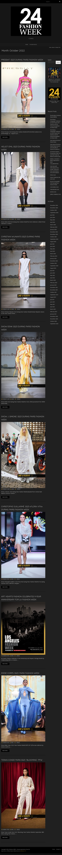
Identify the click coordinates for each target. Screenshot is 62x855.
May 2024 (52, 220)
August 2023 (53, 241)
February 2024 (53, 227)
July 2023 (52, 244)
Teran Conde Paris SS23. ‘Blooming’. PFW (21, 760)
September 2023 (54, 239)
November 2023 (54, 234)
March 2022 (53, 280)
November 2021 (54, 290)
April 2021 (52, 306)
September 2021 (54, 294)
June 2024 (52, 217)
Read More (4, 137)
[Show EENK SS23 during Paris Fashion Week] (23, 332)
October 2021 (53, 292)
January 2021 (53, 314)
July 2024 (52, 215)
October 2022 (53, 263)
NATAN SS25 (53, 192)
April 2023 (52, 251)
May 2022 (52, 275)
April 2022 (52, 278)
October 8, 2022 (6, 655)
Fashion (18, 129)
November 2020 (54, 319)
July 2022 (52, 270)
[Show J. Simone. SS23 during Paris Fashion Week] (23, 422)
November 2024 (54, 207)
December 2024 (54, 205)
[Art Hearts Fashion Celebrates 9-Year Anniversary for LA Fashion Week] (23, 602)
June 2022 (52, 273)
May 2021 (52, 304)
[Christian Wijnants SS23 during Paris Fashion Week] (23, 243)
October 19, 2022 (6, 129)
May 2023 (52, 249)
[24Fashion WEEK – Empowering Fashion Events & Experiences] (31, 7)
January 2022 (53, 285)
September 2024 (54, 212)
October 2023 (53, 236)
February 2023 (53, 256)
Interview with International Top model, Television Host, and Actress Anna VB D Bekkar (54, 169)
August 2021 (53, 297)
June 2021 (52, 302)
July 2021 (52, 299)
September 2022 (54, 265)
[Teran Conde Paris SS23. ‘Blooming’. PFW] (23, 763)
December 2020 (54, 316)
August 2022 (53, 268)
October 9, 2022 (6, 579)
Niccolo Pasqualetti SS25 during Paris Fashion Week (54, 183)
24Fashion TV (51, 79)
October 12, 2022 (6, 399)
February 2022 (53, 282)
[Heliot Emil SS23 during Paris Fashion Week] (23, 153)
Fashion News (33, 44)
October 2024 (53, 210)
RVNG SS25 (53, 175)
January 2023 (53, 258)
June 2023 (52, 246)
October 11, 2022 (6, 489)
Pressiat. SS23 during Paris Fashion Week (22, 60)
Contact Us (58, 849)
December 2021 (54, 287)
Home (26, 44)
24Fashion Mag (53, 101)
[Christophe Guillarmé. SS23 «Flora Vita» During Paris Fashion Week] (23, 512)
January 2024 (53, 229)
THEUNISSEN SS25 (54, 189)
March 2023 (53, 253)
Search (49, 60)
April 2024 (52, 222)
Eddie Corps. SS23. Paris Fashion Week (20, 673)
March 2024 (53, 224)
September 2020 (54, 323)
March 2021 (53, 309)
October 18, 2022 (6, 219)
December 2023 (54, 232)
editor (13, 129)
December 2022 (54, 261)
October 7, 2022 (6, 829)
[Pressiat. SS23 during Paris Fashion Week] (23, 63)
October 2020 (53, 321)
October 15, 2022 (6, 309)
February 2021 (53, 311)
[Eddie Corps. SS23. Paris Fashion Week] (23, 676)
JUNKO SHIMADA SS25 (55, 194)
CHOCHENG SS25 (54, 187)
